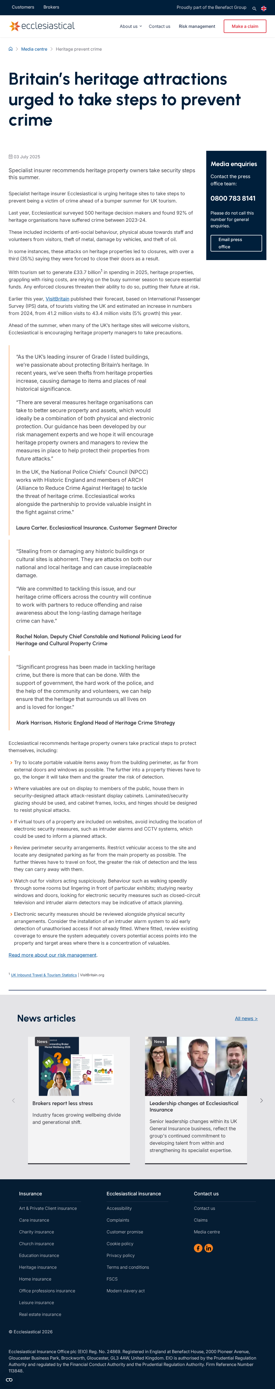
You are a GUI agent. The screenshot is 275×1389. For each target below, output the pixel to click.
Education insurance (39, 1255)
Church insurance (36, 1243)
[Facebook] (198, 1248)
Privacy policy (121, 1255)
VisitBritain (57, 299)
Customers (23, 7)
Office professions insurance (47, 1290)
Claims (201, 1220)
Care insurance (34, 1220)
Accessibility (119, 1208)
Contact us (159, 26)
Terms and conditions (128, 1267)
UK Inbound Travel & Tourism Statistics (44, 975)
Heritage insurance (38, 1267)
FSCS (112, 1279)
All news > (246, 1018)
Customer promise (125, 1231)
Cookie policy (120, 1243)
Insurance (30, 1193)
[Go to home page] (41, 26)
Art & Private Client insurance (48, 1208)
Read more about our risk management (52, 955)
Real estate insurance (40, 1314)
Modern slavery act (126, 1290)
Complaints (118, 1220)
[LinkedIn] (208, 1248)
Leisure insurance (36, 1302)
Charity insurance (36, 1231)
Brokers (51, 7)
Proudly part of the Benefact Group (212, 7)
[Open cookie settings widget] (9, 1379)
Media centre (207, 1231)
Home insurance (35, 1279)
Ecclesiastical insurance (134, 1193)
